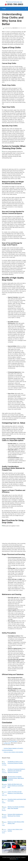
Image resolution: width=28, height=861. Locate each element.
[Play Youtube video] (14, 847)
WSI (17, 859)
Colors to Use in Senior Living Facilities (13, 752)
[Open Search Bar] (25, 9)
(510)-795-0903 (15, 4)
